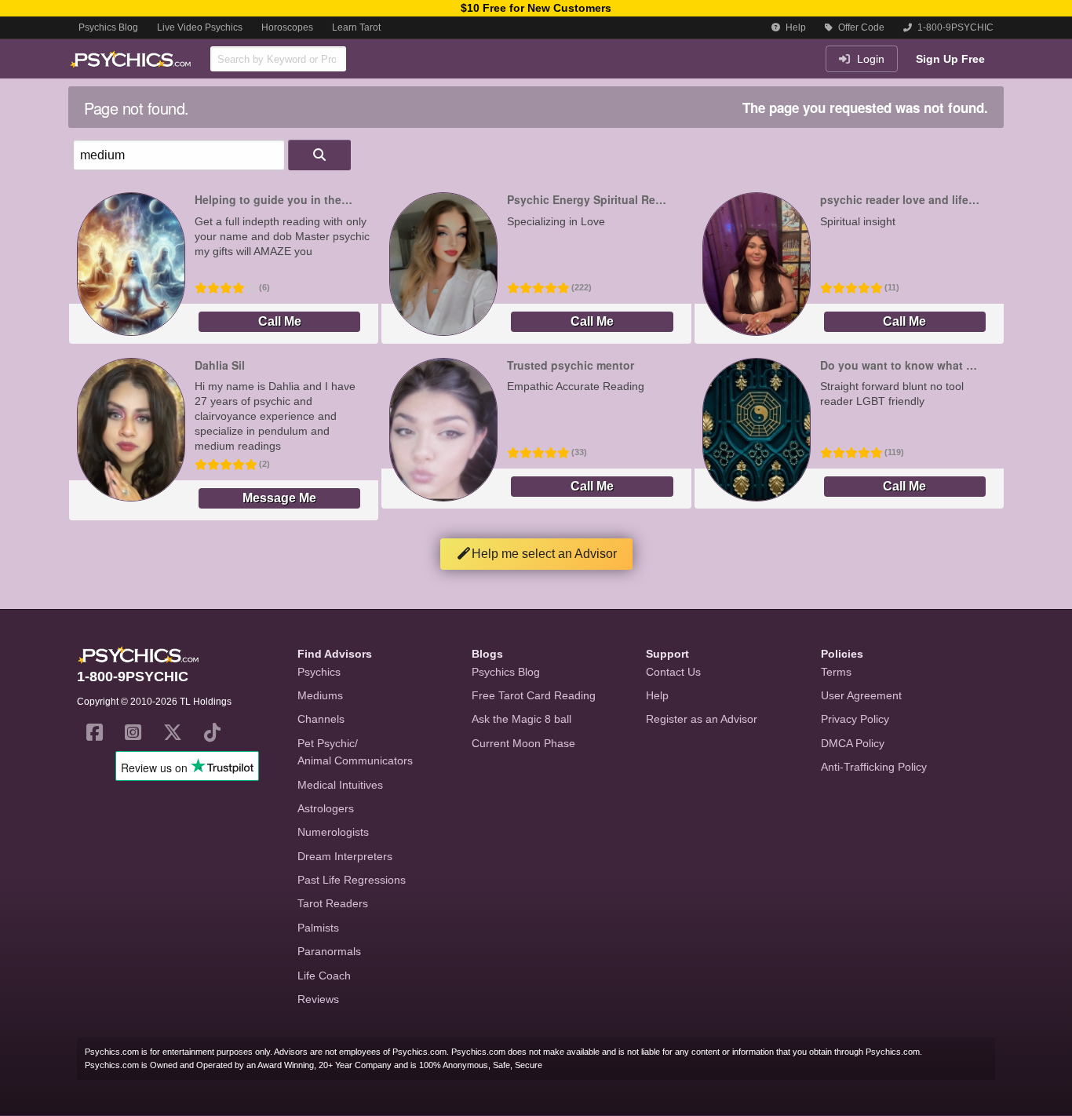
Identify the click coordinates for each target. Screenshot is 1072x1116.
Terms (836, 672)
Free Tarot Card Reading (534, 695)
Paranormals (329, 951)
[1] (319, 155)
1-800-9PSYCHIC (954, 27)
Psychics (319, 672)
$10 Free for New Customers (536, 8)
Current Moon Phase (523, 743)
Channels (321, 719)
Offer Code (860, 27)
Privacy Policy (855, 719)
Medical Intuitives (340, 785)
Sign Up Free (950, 59)
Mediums (320, 695)
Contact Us (673, 672)
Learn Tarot (356, 27)
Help (794, 27)
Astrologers (325, 808)
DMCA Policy (852, 743)
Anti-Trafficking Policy (874, 766)
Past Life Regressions (351, 879)
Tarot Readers (332, 903)
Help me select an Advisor (544, 553)
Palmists (318, 927)
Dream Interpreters (344, 856)
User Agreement (861, 695)
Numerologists (333, 832)
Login (869, 59)
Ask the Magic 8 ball (521, 719)
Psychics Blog (108, 27)
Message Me (279, 498)
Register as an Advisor (701, 719)
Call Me (279, 321)
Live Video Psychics (199, 27)
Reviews (318, 999)
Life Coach (324, 975)
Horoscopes (287, 27)
